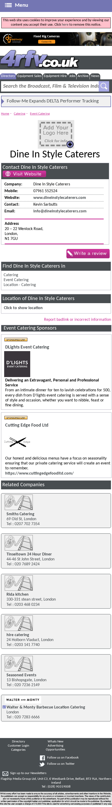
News (95, 76)
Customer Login (18, 745)
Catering (19, 113)
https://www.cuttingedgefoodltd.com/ (39, 473)
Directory (8, 76)
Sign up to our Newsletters (28, 773)
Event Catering (40, 113)
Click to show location (23, 308)
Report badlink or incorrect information (77, 320)
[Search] (104, 86)
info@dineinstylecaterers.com (59, 211)
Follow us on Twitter (61, 764)
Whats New (55, 741)
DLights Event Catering (27, 347)
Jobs (72, 76)
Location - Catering (20, 285)
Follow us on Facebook (63, 757)
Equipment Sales (29, 76)
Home (5, 113)
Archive (83, 76)
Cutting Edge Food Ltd (26, 425)
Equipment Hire (55, 76)
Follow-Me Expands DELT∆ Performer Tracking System (53, 103)
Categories (18, 750)
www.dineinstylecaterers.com (59, 198)
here (65, 25)
